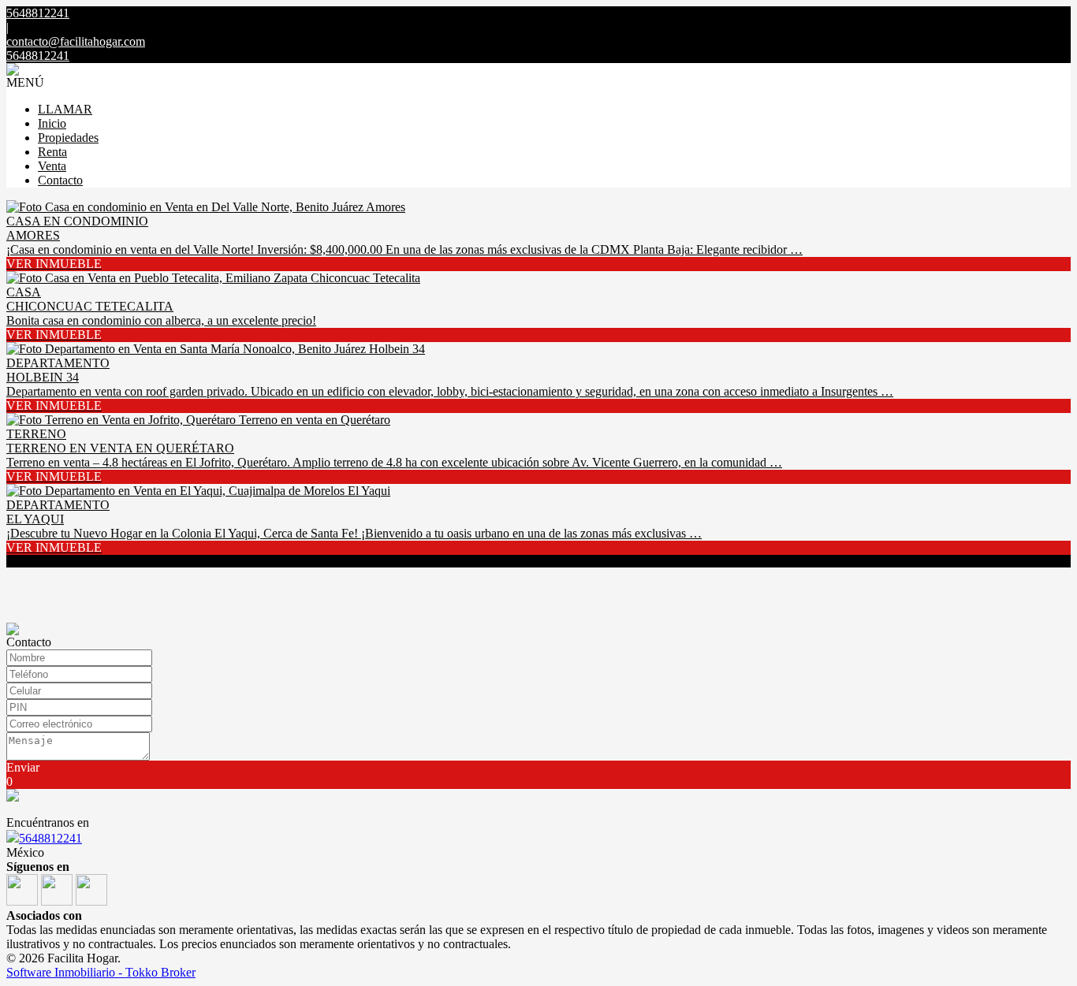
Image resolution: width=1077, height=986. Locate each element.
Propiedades (68, 137)
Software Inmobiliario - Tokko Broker (101, 972)
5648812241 (50, 838)
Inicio (52, 123)
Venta (52, 166)
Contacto (60, 180)
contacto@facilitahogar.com (75, 41)
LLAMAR (65, 109)
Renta (52, 151)
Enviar (22, 767)
